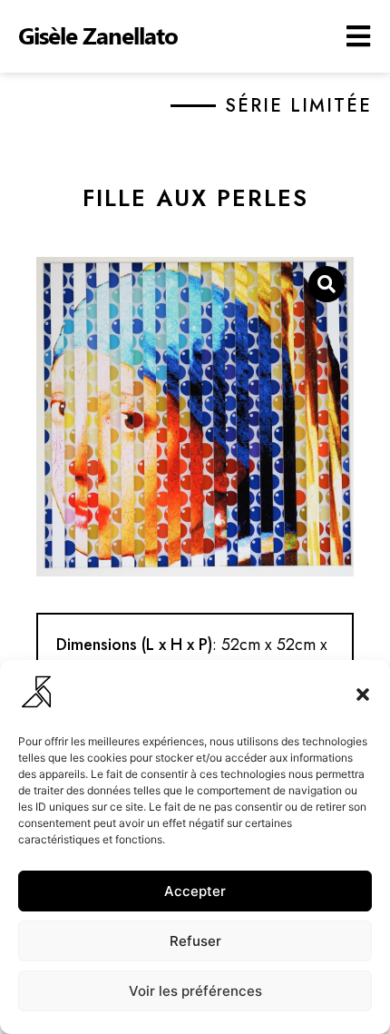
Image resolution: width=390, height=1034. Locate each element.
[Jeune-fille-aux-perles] (195, 416)
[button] (363, 694)
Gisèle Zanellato (98, 35)
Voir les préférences (195, 991)
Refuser (195, 941)
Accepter (195, 891)
